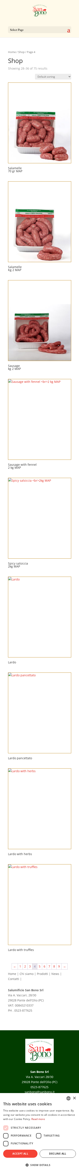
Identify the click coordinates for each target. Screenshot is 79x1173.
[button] (39, 1165)
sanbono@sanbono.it (23, 1015)
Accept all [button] (20, 1153)
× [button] (74, 1098)
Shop (21, 52)
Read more (38, 1119)
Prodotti (42, 974)
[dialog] (39, 1133)
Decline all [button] (57, 1153)
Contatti (13, 979)
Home (12, 52)
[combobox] (68, 1098)
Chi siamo (26, 974)
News (55, 974)
